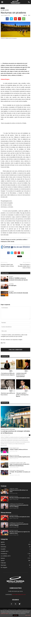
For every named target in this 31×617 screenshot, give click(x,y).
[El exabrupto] (4, 286)
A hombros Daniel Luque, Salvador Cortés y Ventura (7, 265)
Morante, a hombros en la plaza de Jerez (19, 497)
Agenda (2, 542)
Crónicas (3, 544)
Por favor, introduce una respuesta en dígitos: (11, 339)
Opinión (2, 8)
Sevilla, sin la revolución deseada (18, 293)
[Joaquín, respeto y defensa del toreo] (4, 450)
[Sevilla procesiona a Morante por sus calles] (4, 491)
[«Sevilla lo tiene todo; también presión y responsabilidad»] (23, 364)
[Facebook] (11, 604)
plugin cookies (27, 615)
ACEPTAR (15, 615)
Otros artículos (5, 273)
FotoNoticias (4, 553)
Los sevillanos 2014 (5, 556)
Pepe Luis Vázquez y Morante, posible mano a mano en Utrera (24, 266)
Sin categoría (4, 567)
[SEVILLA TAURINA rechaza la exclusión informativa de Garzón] (4, 279)
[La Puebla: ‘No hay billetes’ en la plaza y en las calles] (4, 472)
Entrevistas (3, 368)
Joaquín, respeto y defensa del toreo (18, 449)
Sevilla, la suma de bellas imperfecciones (19, 456)
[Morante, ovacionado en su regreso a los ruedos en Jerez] (4, 532)
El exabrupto (12, 285)
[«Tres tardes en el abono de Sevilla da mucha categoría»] (8, 364)
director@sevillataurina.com (19, 594)
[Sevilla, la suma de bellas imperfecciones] (4, 457)
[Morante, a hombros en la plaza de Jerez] (4, 498)
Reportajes (3, 427)
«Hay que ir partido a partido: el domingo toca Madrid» (22, 395)
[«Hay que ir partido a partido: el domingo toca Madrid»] (23, 384)
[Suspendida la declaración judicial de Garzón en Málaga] (4, 506)
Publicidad (3, 563)
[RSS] (15, 604)
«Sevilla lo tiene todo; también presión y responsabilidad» (21, 375)
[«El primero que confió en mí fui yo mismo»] (8, 384)
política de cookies (4, 613)
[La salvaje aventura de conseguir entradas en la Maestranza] (15, 417)
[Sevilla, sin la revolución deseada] (4, 293)
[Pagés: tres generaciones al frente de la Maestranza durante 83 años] (4, 465)
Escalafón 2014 (4, 551)
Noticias (3, 558)
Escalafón (3, 549)
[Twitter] (19, 604)
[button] (29, 2)
